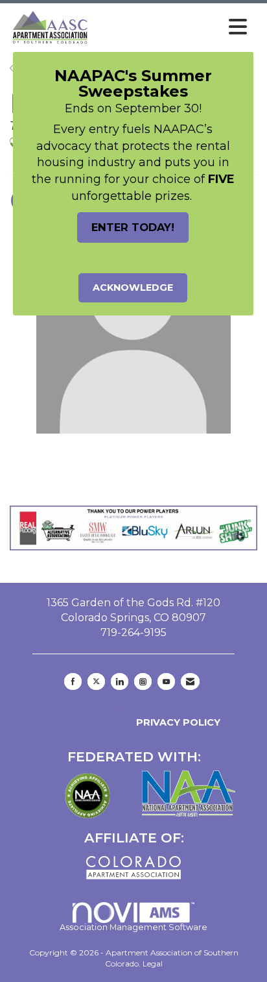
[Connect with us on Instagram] (143, 681)
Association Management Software (133, 927)
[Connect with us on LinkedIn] (119, 681)
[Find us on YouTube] (166, 681)
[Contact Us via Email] (190, 681)
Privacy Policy (175, 722)
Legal (153, 963)
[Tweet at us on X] (96, 681)
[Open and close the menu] (172, 27)
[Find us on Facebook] (73, 681)
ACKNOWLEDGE (133, 287)
